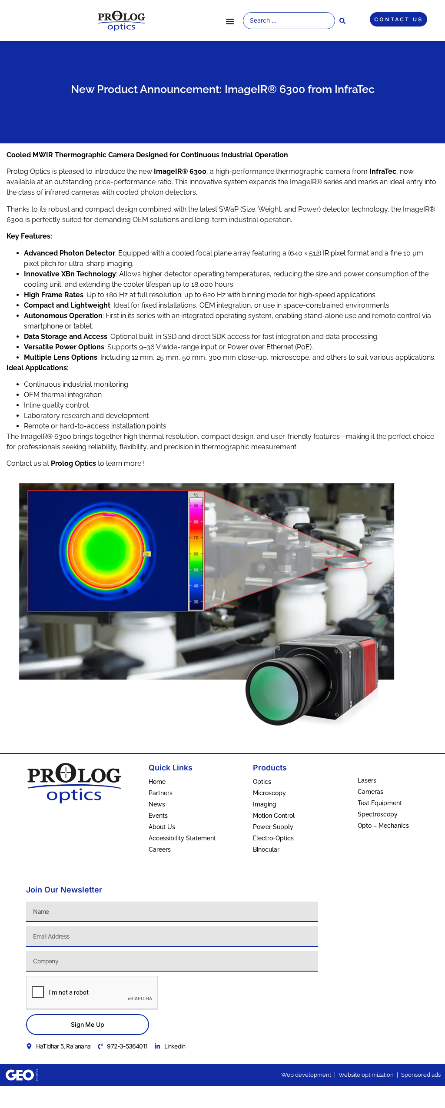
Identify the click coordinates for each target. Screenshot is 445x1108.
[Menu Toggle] (230, 21)
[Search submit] (342, 21)
